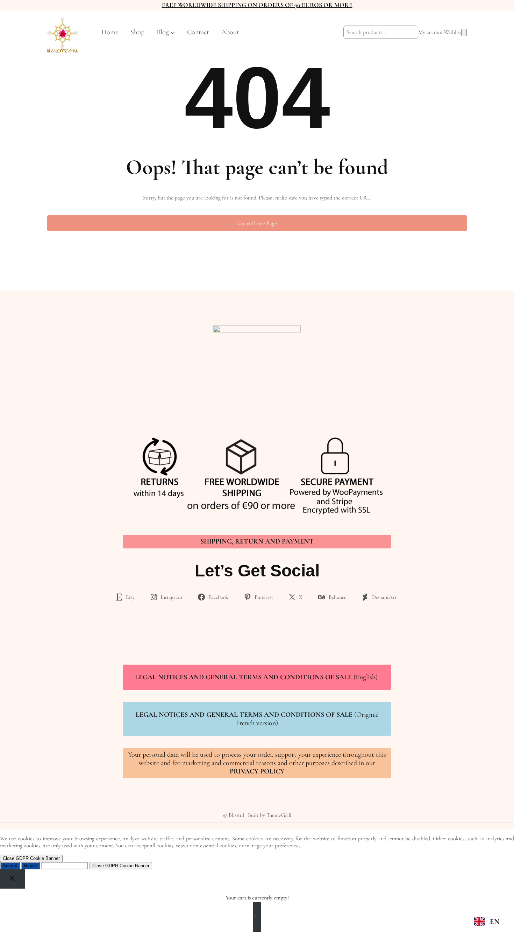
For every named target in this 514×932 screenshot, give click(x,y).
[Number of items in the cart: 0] (464, 32)
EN (494, 921)
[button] (486, 921)
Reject (30, 865)
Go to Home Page (257, 223)
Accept (10, 865)
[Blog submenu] (173, 32)
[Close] (12, 878)
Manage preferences (64, 865)
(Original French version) (257, 718)
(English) (257, 677)
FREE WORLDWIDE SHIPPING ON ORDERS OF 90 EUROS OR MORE (257, 5)
